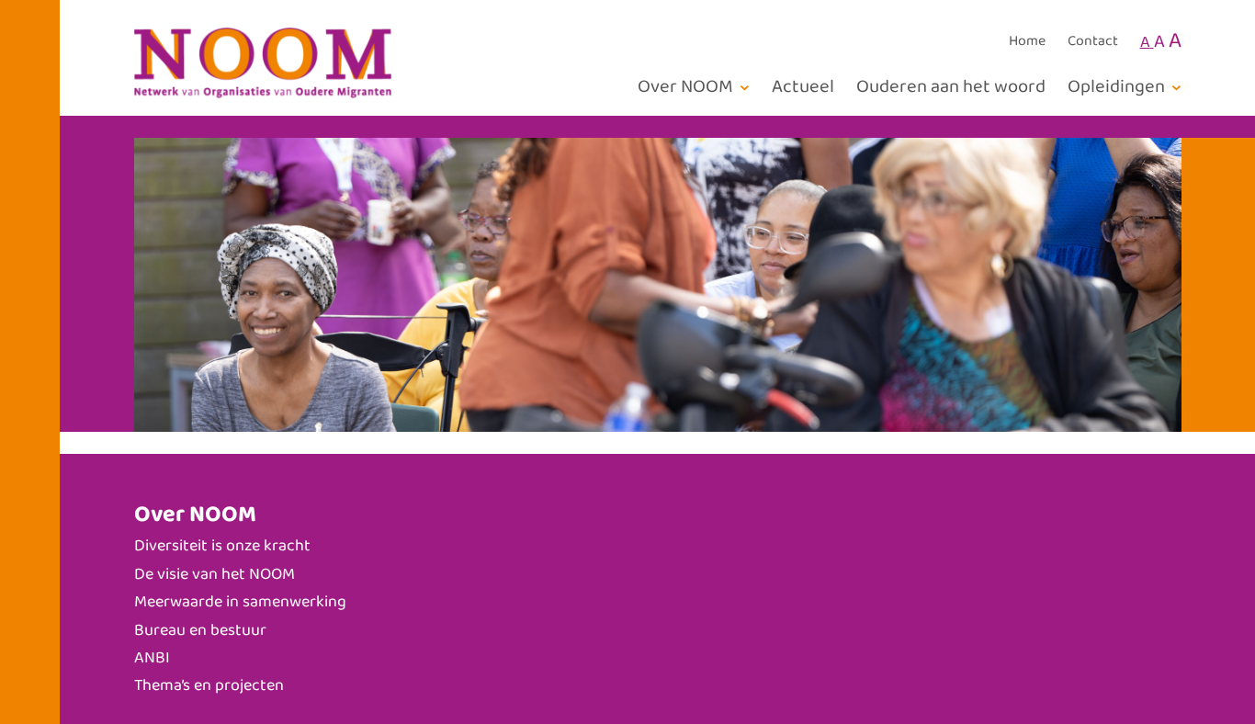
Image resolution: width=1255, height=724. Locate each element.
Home (1027, 41)
